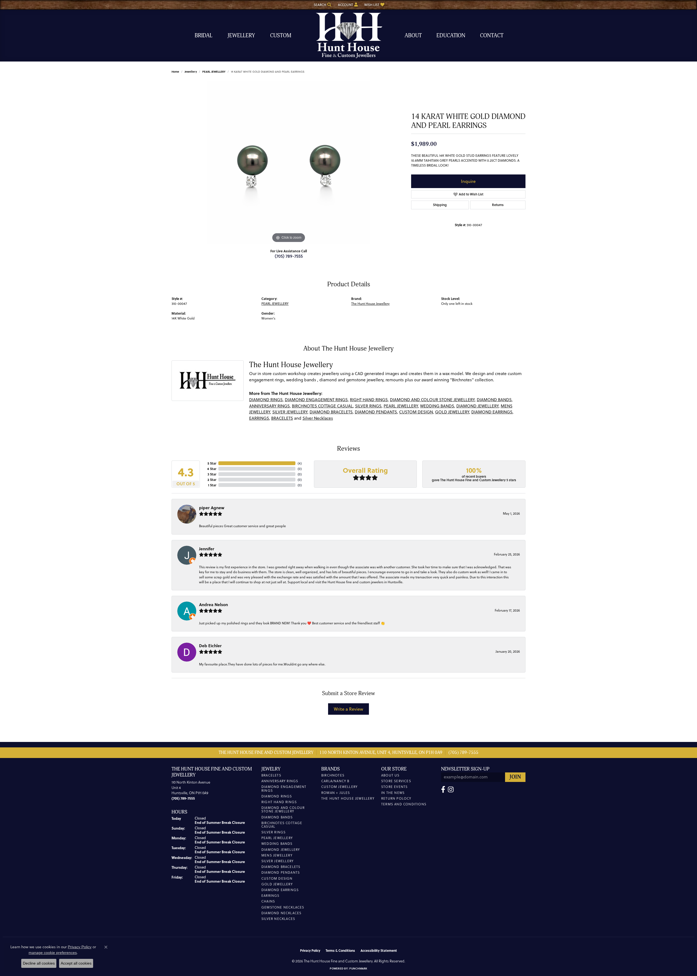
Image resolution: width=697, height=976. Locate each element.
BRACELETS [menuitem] (271, 775)
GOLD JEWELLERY (452, 412)
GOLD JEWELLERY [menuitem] (277, 884)
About (413, 35)
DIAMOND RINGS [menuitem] (276, 796)
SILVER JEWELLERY (289, 412)
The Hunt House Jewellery (370, 303)
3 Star (211, 474)
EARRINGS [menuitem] (270, 895)
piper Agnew (211, 508)
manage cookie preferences (53, 952)
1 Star (212, 485)
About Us (390, 775)
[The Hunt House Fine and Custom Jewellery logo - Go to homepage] (348, 35)
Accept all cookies (76, 963)
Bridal (203, 35)
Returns (498, 204)
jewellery (191, 71)
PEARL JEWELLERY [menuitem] (277, 838)
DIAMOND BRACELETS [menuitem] (280, 866)
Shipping (440, 204)
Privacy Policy (310, 950)
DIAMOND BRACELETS (331, 412)
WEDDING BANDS (437, 406)
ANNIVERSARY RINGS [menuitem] (279, 781)
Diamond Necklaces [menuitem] (281, 913)
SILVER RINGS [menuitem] (273, 832)
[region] (288, 162)
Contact (491, 35)
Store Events (394, 786)
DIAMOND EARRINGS (491, 412)
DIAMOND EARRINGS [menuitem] (280, 890)
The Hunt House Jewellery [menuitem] (347, 798)
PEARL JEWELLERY (213, 71)
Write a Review (348, 709)
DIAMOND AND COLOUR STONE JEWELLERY (432, 400)
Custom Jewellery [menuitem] (339, 786)
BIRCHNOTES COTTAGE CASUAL (322, 406)
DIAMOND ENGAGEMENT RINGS (316, 400)
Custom (280, 35)
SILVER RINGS (368, 406)
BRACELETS (282, 418)
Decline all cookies (39, 963)
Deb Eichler (210, 646)
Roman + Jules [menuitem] (335, 792)
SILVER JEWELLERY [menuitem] (277, 861)
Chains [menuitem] (268, 901)
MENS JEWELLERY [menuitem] (276, 855)
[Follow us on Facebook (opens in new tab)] (443, 789)
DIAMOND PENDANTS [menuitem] (280, 872)
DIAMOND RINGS (266, 400)
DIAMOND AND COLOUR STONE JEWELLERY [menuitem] (283, 809)
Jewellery (241, 35)
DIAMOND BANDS (494, 400)
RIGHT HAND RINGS (369, 400)
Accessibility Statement (378, 950)
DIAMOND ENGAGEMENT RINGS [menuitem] (284, 788)
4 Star (211, 468)
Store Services (396, 781)
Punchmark (358, 968)
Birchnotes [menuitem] (332, 775)
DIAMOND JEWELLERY (477, 406)
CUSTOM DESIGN (416, 412)
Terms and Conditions (403, 804)
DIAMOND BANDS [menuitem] (277, 817)
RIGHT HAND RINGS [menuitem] (279, 802)
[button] (322, 5)
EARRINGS (259, 418)
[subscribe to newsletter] (515, 777)
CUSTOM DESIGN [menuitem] (277, 878)
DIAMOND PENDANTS (376, 412)
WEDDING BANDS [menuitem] (277, 843)
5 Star (211, 463)
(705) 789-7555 (289, 256)
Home (175, 71)
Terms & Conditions (340, 950)
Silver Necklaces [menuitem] (278, 918)
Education (450, 35)
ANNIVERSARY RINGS (269, 406)
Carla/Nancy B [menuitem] (335, 781)
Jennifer (206, 549)
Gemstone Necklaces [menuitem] (282, 907)
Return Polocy (396, 798)
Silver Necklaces (317, 418)
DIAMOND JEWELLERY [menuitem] (280, 849)
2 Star (211, 479)
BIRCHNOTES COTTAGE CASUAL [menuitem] (281, 824)
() (300, 463)
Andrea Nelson (213, 604)
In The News (393, 792)
